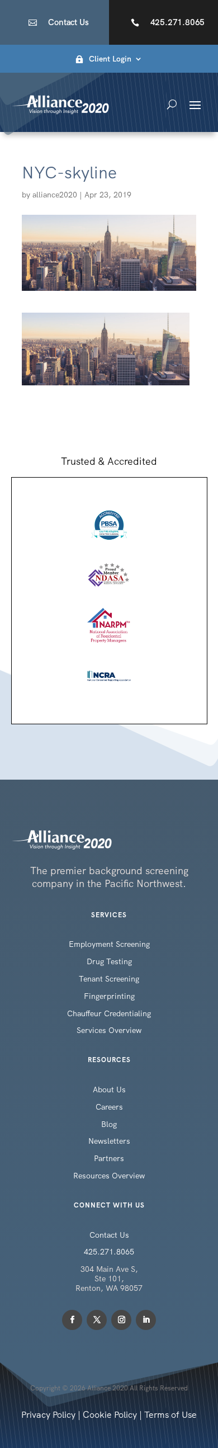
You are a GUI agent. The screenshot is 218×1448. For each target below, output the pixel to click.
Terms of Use (170, 1415)
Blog (109, 1124)
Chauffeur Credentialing (109, 1013)
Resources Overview (109, 1176)
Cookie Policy (110, 1415)
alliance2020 (54, 195)
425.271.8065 (177, 22)
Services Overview (109, 1030)
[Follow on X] (97, 1320)
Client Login (110, 59)
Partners (109, 1158)
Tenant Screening (109, 979)
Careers (109, 1107)
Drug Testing (109, 961)
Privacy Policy (48, 1415)
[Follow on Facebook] (72, 1320)
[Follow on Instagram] (121, 1320)
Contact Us (68, 22)
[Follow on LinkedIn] (146, 1320)
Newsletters (109, 1141)
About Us (109, 1089)
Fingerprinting (109, 996)
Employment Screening (109, 944)
